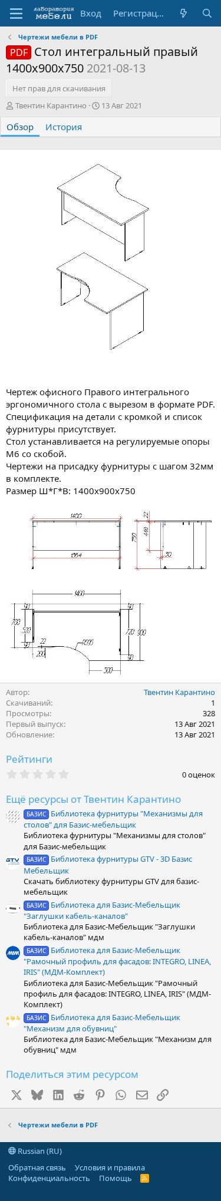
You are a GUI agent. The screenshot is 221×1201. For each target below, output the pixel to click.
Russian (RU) (39, 1151)
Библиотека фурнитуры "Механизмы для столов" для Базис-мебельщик (113, 819)
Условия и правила (110, 1167)
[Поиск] (207, 13)
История (63, 127)
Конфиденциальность (49, 1178)
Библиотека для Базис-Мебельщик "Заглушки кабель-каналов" (102, 910)
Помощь (115, 1178)
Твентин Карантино (51, 105)
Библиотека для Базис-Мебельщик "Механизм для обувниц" (102, 1023)
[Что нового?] (183, 13)
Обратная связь (37, 1167)
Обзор (20, 127)
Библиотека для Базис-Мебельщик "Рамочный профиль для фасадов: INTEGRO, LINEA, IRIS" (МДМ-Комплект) (117, 961)
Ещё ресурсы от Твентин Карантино (93, 799)
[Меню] (16, 13)
